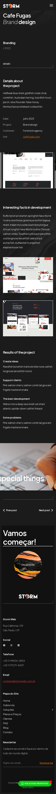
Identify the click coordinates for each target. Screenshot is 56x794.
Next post (44, 510)
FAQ (5, 723)
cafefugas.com (31, 136)
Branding (9, 43)
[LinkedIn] (18, 645)
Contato (8, 732)
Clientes (7, 718)
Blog (5, 727)
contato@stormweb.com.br (19, 681)
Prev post (11, 510)
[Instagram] (11, 645)
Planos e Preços (12, 714)
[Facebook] (4, 645)
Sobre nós (9, 705)
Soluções (8, 709)
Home (6, 700)
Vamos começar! (19, 537)
